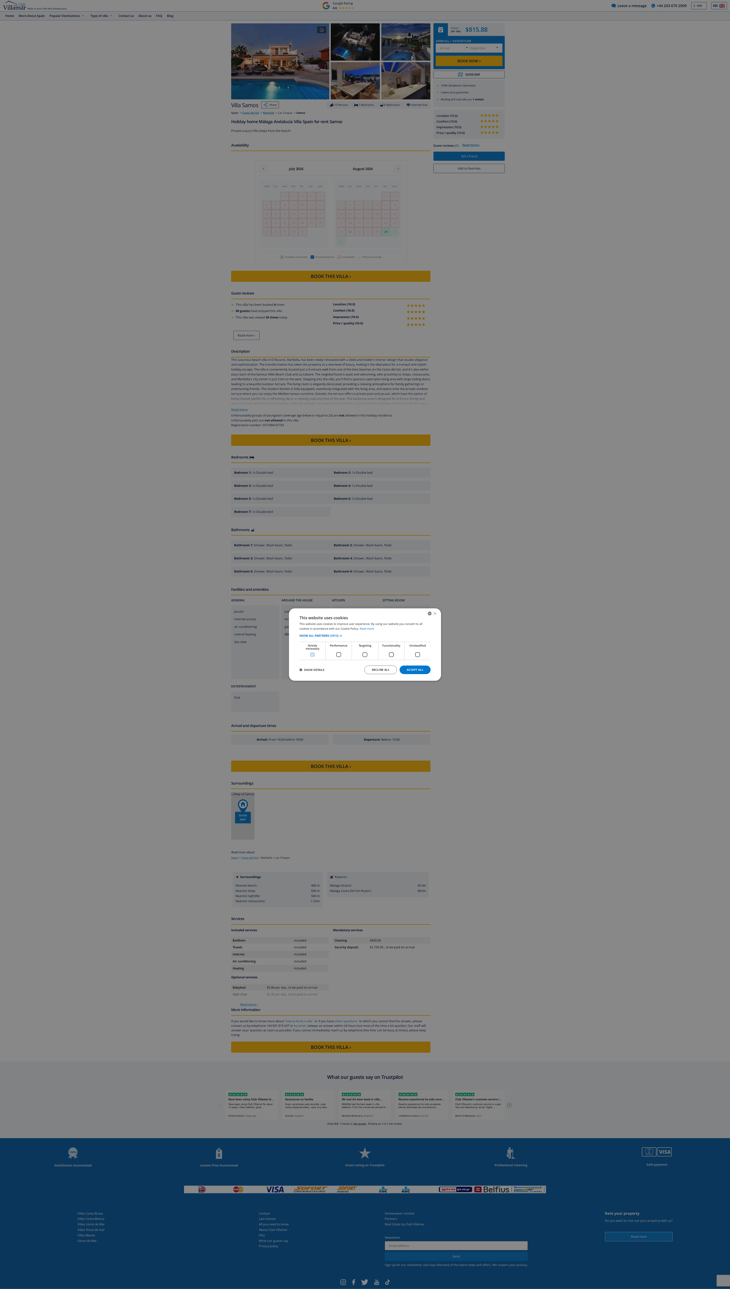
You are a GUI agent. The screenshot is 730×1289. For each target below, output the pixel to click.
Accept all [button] (415, 669)
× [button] (434, 613)
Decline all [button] (381, 669)
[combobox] (430, 613)
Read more (367, 628)
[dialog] (365, 644)
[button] (365, 635)
